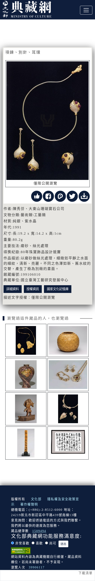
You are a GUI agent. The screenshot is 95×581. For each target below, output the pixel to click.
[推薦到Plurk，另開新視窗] (60, 196)
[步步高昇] (25, 443)
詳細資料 (12, 289)
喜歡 (39, 543)
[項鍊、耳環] (25, 340)
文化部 (36, 499)
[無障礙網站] (20, 550)
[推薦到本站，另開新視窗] (36, 196)
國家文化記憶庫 (57, 289)
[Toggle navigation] (86, 10)
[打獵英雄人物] (25, 408)
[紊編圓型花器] (68, 340)
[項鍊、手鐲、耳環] (68, 374)
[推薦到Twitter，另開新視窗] (72, 196)
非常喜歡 (22, 543)
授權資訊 (33, 289)
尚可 (52, 543)
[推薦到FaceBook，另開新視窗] (48, 196)
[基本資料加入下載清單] (84, 196)
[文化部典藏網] (27, 8)
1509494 (39, 531)
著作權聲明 (29, 504)
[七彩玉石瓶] (25, 374)
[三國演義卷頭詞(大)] (68, 443)
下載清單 (85, 573)
